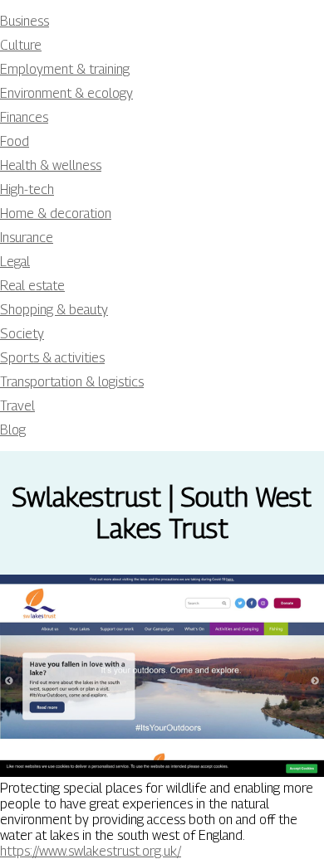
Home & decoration (55, 213)
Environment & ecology (66, 93)
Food (14, 141)
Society (22, 334)
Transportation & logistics (72, 382)
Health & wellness (50, 165)
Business (24, 21)
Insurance (26, 237)
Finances (24, 117)
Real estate (32, 286)
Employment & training (65, 69)
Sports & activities (52, 358)
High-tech (27, 189)
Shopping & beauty (54, 310)
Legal (15, 261)
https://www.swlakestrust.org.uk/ (90, 851)
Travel (17, 406)
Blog (13, 430)
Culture (21, 45)
